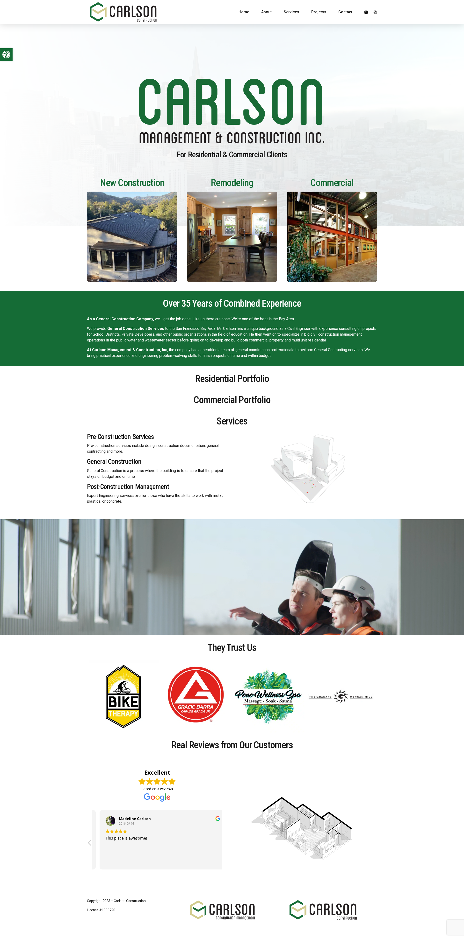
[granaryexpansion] (332, 237)
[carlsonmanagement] (223, 910)
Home (244, 12)
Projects (318, 12)
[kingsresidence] (132, 237)
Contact (345, 12)
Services (291, 12)
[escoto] (232, 237)
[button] (6, 54)
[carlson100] (323, 910)
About (266, 12)
